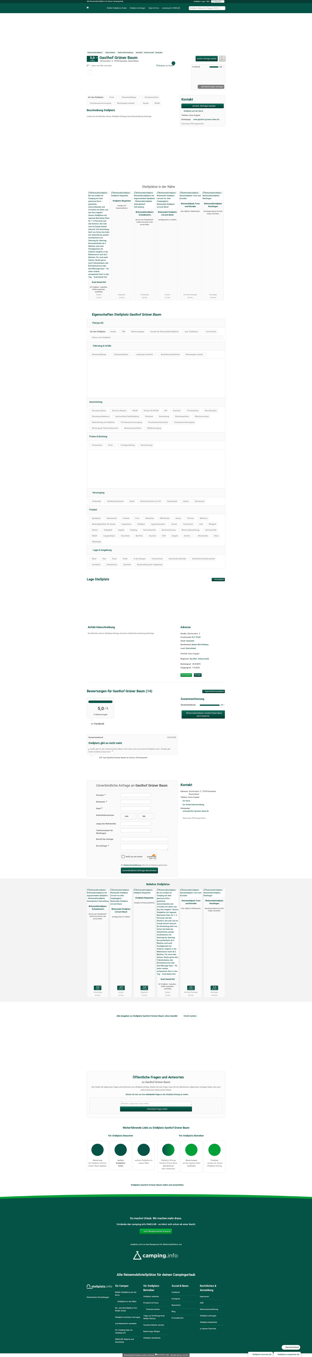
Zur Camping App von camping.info (124, 1331)
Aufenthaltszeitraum (105, 815)
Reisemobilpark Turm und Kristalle (190, 205)
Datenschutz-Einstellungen (98, 1297)
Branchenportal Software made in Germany (138, 1355)
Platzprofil (97, 323)
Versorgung (98, 492)
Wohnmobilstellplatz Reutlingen (213, 205)
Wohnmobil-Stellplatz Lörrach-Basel (167, 213)
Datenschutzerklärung (132, 865)
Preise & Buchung (98, 436)
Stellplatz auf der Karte (193, 111)
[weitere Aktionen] (222, 58)
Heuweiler (190, 641)
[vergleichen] (90, 73)
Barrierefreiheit (292, 1347)
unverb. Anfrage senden (206, 59)
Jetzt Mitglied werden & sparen (157, 1231)
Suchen (223, 8)
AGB (201, 1303)
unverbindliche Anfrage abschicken (139, 870)
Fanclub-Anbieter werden (153, 1325)
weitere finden (120, 1163)
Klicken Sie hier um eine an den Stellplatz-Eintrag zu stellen (157, 1094)
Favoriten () (261, 1354)
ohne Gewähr (171, 1016)
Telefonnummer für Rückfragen (104, 831)
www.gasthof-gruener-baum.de (206, 119)
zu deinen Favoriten (208, 1329)
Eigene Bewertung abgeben (214, 691)
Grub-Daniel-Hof (99, 282)
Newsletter (176, 1305)
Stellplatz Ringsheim (122, 201)
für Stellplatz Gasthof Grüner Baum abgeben (97, 1163)
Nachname (101, 802)
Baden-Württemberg (200, 645)
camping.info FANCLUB (171, 8)
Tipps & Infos (153, 8)
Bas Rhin (193, 659)
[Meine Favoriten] (185, 8)
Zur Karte (186, 801)
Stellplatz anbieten (151, 1297)
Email (98, 809)
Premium (220, 189)
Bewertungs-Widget (151, 1331)
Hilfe (208, 1)
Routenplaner (219, 579)
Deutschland (191, 648)
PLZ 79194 (196, 637)
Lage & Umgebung (102, 550)
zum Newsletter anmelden (125, 1324)
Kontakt (198, 675)
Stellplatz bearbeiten (152, 1338)
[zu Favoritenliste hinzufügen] (90, 67)
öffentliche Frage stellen (156, 1109)
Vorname (100, 795)
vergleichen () (288, 1354)
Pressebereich (177, 1318)
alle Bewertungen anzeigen (212, 87)
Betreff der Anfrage (104, 839)
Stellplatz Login (199, 1)
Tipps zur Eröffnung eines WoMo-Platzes (154, 1317)
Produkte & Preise (150, 1303)
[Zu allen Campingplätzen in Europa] (156, 1261)
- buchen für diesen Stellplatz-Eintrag (214, 1163)
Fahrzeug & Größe (101, 345)
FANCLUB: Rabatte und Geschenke (124, 1340)
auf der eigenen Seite (191, 1163)
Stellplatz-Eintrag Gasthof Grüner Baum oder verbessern (168, 1164)
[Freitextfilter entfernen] (218, 8)
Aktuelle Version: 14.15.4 (179, 1355)
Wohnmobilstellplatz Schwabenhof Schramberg (145, 214)
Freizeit (93, 509)
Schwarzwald (203, 659)
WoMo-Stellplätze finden (117, 8)
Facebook (176, 1292)
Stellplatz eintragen (137, 8)
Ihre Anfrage (101, 846)
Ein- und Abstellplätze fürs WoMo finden (126, 1309)
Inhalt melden (190, 1016)
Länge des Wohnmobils (106, 824)
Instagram (176, 1299)
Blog (173, 1312)
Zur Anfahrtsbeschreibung (193, 805)
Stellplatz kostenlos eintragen (127, 1317)
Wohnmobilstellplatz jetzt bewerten (204, 714)
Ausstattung (95, 402)
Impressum (204, 1297)
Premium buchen (153, 1309)
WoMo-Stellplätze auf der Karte (125, 1293)
